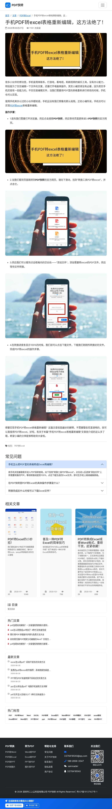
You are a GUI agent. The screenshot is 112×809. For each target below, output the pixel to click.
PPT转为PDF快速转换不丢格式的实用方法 (28, 678)
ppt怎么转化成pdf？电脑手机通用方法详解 (29, 686)
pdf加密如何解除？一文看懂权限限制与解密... (29, 644)
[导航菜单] (103, 5)
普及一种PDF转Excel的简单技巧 (54, 541)
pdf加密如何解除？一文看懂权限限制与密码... (29, 625)
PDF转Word (19, 715)
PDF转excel (16, 105)
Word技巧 (24, 719)
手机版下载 (32, 805)
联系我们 (48, 761)
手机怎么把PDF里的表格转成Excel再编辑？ (31, 464)
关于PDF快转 (50, 757)
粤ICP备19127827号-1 (87, 791)
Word (29, 715)
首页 (7, 15)
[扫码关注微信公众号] (97, 756)
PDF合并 (87, 715)
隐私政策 (48, 766)
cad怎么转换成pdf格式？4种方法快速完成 (28, 630)
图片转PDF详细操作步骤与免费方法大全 (27, 634)
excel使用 (97, 715)
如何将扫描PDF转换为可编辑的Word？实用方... (30, 639)
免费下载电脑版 (15, 805)
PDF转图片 (77, 715)
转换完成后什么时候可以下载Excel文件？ (30, 490)
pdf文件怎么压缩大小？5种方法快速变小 (28, 694)
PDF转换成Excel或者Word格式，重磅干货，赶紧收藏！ (90, 542)
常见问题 (48, 752)
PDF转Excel (25, 15)
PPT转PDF (34, 719)
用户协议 (48, 771)
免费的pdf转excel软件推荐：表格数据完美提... (31, 670)
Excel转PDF (13, 719)
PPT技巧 (81, 719)
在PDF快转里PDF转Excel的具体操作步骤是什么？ (34, 483)
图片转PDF (30, 766)
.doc (89, 719)
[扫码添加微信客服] (97, 775)
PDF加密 (63, 719)
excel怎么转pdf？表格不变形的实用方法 (28, 662)
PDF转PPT (98, 719)
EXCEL (36, 715)
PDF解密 (72, 719)
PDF (10, 715)
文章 (14, 15)
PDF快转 (45, 715)
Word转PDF (66, 715)
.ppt (43, 719)
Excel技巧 (54, 715)
